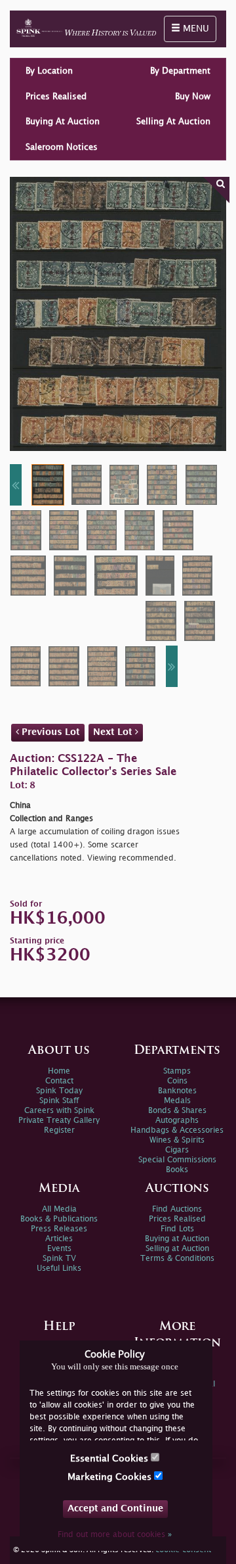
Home (59, 1071)
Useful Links (59, 1268)
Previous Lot (49, 732)
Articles (59, 1239)
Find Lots (177, 1229)
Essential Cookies (110, 1458)
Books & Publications (59, 1219)
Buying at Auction (177, 1239)
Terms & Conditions (177, 1258)
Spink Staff (59, 1100)
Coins (177, 1081)
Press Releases (59, 1229)
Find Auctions (177, 1209)
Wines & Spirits (177, 1140)
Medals (177, 1100)
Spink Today (59, 1091)
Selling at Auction (177, 1248)
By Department (180, 71)
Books (177, 1169)
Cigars (177, 1150)
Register (59, 1130)
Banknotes (177, 1091)
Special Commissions (177, 1160)
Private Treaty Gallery (59, 1120)
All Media (59, 1209)
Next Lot (114, 732)
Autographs (177, 1120)
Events (59, 1248)
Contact (59, 1081)
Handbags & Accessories (177, 1130)
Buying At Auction (63, 122)
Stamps (177, 1071)
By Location (49, 71)
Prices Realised (56, 97)
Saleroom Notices (62, 147)
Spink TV (59, 1258)
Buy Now (192, 97)
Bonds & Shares (177, 1110)
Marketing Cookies (111, 1477)
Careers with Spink (59, 1110)
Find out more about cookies (115, 1534)
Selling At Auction (173, 122)
